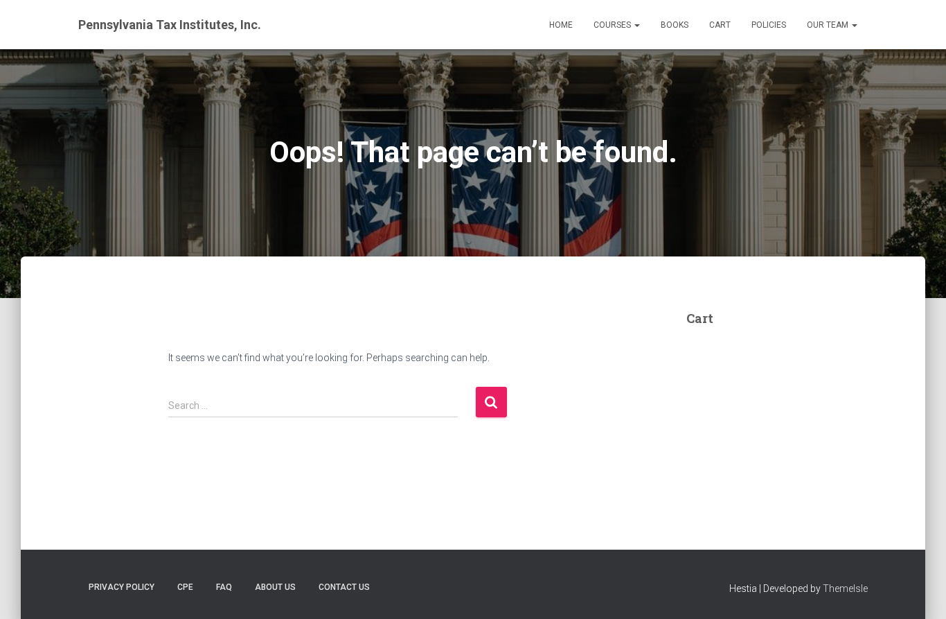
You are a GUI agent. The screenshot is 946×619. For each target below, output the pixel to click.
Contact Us (344, 587)
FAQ (224, 587)
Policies (768, 25)
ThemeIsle (845, 588)
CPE (185, 587)
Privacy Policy (121, 587)
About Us (275, 587)
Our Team (828, 25)
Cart (720, 25)
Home (561, 25)
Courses (613, 25)
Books (674, 25)
